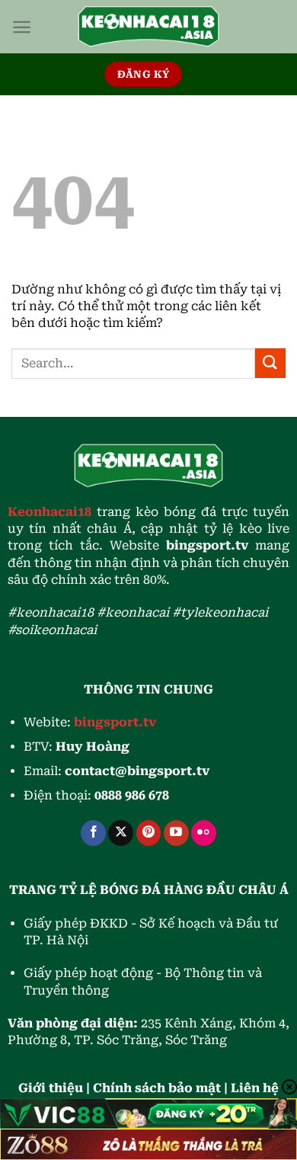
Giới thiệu (50, 1088)
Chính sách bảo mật (157, 1088)
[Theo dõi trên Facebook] (93, 833)
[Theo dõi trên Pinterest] (148, 833)
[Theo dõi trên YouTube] (176, 833)
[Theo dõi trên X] (120, 833)
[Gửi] (270, 363)
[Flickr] (203, 833)
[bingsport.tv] (148, 26)
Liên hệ (255, 1088)
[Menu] (21, 27)
